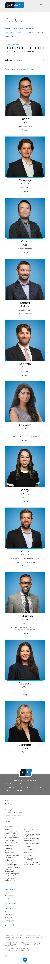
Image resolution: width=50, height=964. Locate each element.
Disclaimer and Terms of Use (32, 937)
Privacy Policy (12, 939)
